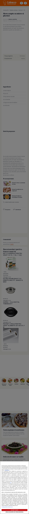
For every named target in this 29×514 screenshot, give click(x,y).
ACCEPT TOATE (14, 510)
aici (10, 482)
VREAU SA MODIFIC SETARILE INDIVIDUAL (14, 511)
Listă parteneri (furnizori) (7, 506)
